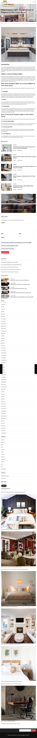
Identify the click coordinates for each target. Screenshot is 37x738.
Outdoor (2, 461)
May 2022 (2, 420)
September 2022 (4, 415)
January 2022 (3, 430)
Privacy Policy (3, 478)
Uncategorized (3, 468)
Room (2, 464)
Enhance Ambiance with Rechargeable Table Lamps (9, 267)
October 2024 (3, 357)
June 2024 (2, 367)
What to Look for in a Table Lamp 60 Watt (8, 721)
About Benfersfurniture (5, 475)
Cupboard (2, 449)
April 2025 (2, 343)
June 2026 (2, 309)
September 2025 (4, 331)
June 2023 (2, 394)
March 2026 (3, 316)
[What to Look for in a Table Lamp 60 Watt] (18, 703)
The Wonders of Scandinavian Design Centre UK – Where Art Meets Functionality (24, 147)
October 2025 (3, 328)
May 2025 (2, 340)
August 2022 (3, 418)
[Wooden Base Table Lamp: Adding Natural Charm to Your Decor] (18, 511)
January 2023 (3, 406)
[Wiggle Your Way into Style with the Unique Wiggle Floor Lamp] (18, 548)
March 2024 (3, 372)
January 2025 (3, 350)
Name (2, 233)
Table (2, 466)
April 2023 (2, 398)
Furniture (16, 15)
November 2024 (3, 355)
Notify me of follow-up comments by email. (9, 245)
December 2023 (3, 379)
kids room (2, 456)
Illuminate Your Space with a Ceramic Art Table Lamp (19, 280)
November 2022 (3, 411)
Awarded (2, 439)
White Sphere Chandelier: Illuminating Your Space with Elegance (11, 681)
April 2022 (2, 423)
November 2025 (3, 326)
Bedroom (2, 442)
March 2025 (3, 345)
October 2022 (3, 413)
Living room (3, 459)
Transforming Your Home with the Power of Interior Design (20, 292)
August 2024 (3, 362)
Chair (2, 447)
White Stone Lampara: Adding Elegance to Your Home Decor (11, 644)
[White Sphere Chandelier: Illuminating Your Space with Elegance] (18, 663)
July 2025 (2, 335)
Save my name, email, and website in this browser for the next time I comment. (16, 242)
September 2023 (4, 386)
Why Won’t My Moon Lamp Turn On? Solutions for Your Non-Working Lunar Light (14, 569)
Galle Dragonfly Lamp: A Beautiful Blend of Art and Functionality (21, 297)
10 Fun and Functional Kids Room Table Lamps (18, 288)
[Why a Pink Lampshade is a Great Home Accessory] (18, 588)
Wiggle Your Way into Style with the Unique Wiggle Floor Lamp (11, 566)
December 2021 (3, 432)
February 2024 (3, 374)
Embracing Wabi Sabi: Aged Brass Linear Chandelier (9, 262)
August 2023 (3, 389)
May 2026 (2, 311)
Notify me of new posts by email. (7, 248)
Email (20, 233)
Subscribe (3, 485)
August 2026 (3, 304)
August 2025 (3, 333)
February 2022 (3, 428)
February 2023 (3, 403)
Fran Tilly (5, 15)
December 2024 (3, 352)
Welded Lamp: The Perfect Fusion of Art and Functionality (10, 723)
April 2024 (2, 369)
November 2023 (3, 381)
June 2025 (2, 338)
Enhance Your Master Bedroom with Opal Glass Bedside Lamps (11, 264)
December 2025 (3, 323)
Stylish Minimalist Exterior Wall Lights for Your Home (10, 271)
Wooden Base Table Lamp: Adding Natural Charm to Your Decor (11, 529)
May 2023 (2, 396)
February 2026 (3, 318)
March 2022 (3, 425)
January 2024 (3, 377)
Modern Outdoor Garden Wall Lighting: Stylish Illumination (11, 269)
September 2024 (4, 360)
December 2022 (3, 408)
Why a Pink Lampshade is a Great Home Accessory (9, 606)
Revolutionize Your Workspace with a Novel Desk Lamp (20, 284)
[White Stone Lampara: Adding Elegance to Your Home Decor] (18, 625)
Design (2, 451)
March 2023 (3, 401)
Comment (3, 222)
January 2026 (3, 321)
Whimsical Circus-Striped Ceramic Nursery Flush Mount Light (11, 683)
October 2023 (3, 384)
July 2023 (2, 391)
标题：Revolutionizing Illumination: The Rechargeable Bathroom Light (13, 492)
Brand (2, 444)
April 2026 (2, 314)
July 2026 (2, 306)
